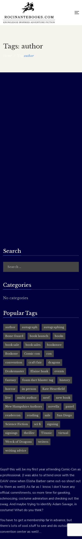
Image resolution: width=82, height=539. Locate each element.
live (8, 397)
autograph (29, 327)
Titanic (46, 433)
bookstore (54, 345)
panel (70, 406)
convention (13, 362)
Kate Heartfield (53, 389)
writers (43, 442)
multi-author (27, 397)
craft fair (35, 362)
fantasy (10, 380)
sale (47, 415)
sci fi (37, 424)
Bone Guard (14, 336)
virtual (63, 433)
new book (63, 397)
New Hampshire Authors (23, 406)
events (59, 371)
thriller (29, 433)
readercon (13, 415)
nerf (46, 397)
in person (29, 389)
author (10, 327)
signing (52, 424)
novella (53, 406)
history (65, 380)
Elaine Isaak (39, 371)
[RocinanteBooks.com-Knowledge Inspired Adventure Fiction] (29, 12)
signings (11, 433)
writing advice (15, 450)
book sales (33, 345)
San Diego (64, 415)
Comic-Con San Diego (23, 86)
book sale (12, 345)
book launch (39, 336)
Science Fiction (16, 424)
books (59, 336)
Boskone (11, 353)
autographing (54, 327)
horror (10, 389)
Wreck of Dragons (18, 442)
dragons (54, 362)
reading (32, 415)
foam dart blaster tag (37, 380)
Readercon (13, 190)
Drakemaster (14, 371)
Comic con (32, 353)
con (49, 353)
